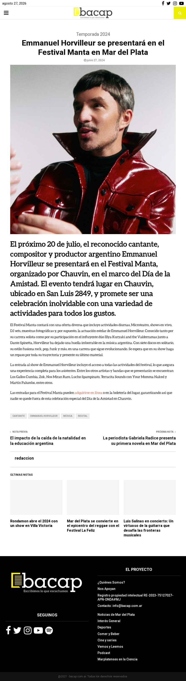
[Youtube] (38, 630)
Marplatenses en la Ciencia (117, 659)
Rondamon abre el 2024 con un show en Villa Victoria (34, 523)
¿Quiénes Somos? (111, 582)
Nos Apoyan (106, 589)
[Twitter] (17, 630)
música (67, 416)
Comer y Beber (109, 634)
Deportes (104, 627)
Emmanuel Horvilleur (44, 416)
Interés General (109, 621)
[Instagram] (28, 630)
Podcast (104, 653)
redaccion (24, 458)
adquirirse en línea (88, 392)
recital (82, 416)
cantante (18, 416)
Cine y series (107, 640)
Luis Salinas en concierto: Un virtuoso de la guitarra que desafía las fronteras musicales (148, 528)
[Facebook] (8, 630)
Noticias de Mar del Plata (116, 614)
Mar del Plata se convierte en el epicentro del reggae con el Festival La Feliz (93, 526)
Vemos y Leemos (110, 646)
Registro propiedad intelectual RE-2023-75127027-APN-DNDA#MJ (135, 597)
